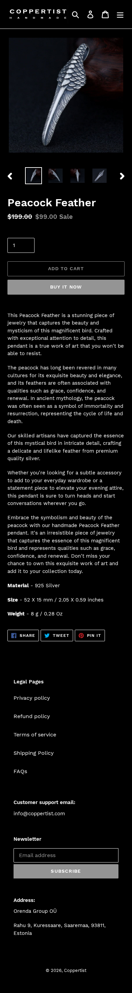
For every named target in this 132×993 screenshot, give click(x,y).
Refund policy (32, 716)
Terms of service (35, 734)
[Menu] (120, 14)
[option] (34, 176)
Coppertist (75, 970)
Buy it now (66, 287)
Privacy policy (32, 698)
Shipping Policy (34, 753)
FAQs (20, 771)
